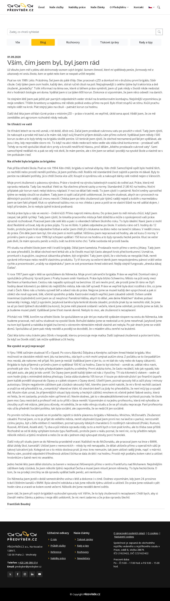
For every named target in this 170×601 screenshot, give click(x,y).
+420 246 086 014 (28, 562)
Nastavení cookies (124, 536)
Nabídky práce (77, 7)
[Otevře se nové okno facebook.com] (18, 574)
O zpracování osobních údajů (129, 533)
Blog (43, 42)
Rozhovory (73, 42)
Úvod (41, 7)
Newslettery (83, 558)
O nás (53, 539)
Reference (55, 552)
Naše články (98, 7)
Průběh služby (58, 546)
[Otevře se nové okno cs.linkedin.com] (32, 574)
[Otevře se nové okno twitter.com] (10, 574)
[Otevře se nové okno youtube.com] (39, 574)
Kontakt (139, 7)
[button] (159, 7)
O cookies (153, 533)
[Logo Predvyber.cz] (22, 535)
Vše (17, 42)
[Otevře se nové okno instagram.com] (25, 574)
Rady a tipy (146, 42)
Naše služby (56, 7)
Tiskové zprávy (109, 42)
